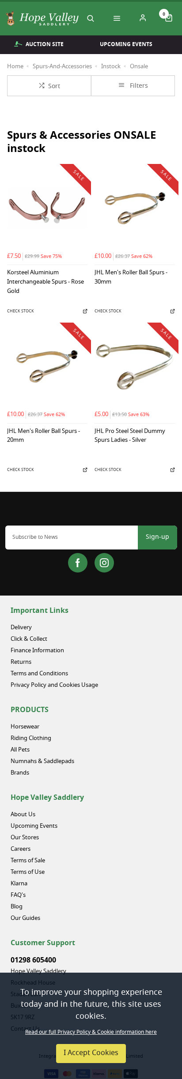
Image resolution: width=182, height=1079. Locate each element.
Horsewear (25, 727)
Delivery (21, 627)
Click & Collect (29, 639)
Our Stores (25, 837)
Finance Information (37, 650)
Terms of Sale (28, 860)
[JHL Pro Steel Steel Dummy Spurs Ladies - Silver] (135, 366)
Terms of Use (28, 872)
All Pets (20, 750)
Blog (17, 907)
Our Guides (25, 918)
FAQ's (18, 895)
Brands (20, 773)
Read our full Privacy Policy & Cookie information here (91, 1032)
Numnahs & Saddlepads (42, 761)
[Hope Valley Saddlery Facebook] (77, 563)
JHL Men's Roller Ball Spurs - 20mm (43, 436)
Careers (20, 849)
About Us (23, 814)
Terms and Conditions (39, 673)
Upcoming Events (126, 44)
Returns (21, 662)
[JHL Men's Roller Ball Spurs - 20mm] (47, 366)
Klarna (19, 883)
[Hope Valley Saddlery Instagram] (104, 563)
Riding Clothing (31, 738)
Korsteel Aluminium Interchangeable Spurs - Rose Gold (45, 282)
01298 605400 (33, 960)
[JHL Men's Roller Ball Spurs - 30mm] (135, 207)
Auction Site (45, 44)
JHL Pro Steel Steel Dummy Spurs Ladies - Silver (130, 436)
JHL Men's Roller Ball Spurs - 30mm (131, 278)
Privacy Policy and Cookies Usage (54, 685)
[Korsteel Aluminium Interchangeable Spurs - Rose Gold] (47, 207)
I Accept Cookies (91, 1053)
